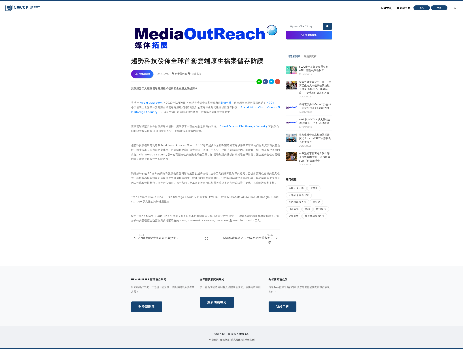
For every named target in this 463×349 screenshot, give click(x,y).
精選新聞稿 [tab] (294, 56)
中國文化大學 (296, 188)
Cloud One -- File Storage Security (243, 126)
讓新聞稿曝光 (217, 302)
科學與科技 (181, 73)
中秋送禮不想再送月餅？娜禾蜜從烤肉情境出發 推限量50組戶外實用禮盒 (314, 157)
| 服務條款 (224, 339)
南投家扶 (321, 209)
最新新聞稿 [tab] (310, 56)
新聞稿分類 (403, 8)
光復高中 (294, 216)
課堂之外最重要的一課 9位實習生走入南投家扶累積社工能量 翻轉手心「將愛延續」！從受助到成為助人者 (315, 87)
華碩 (307, 209)
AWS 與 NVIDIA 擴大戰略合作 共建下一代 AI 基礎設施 (314, 121)
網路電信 (196, 73)
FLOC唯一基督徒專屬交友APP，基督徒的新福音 (313, 68)
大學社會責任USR (299, 195)
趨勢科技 (226, 102)
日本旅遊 (294, 209)
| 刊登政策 (213, 339)
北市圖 (314, 188)
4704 (270, 102)
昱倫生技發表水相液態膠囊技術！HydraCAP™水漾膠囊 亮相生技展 (315, 138)
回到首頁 (386, 8)
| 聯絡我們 (248, 339)
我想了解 (282, 307)
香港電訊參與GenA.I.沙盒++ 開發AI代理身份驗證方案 (315, 106)
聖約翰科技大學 (297, 202)
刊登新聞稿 (147, 307)
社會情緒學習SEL (314, 216)
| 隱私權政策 (236, 339)
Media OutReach (151, 102)
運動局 (316, 202)
